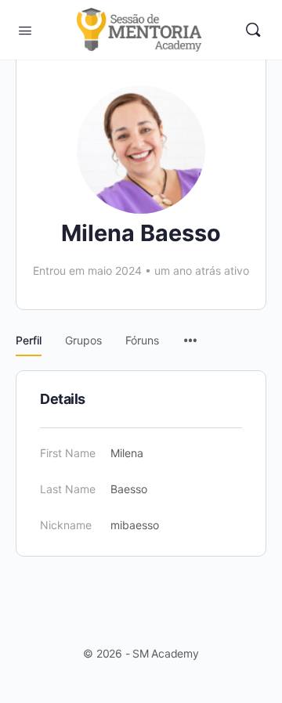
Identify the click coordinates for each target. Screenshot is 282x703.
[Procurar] (253, 29)
